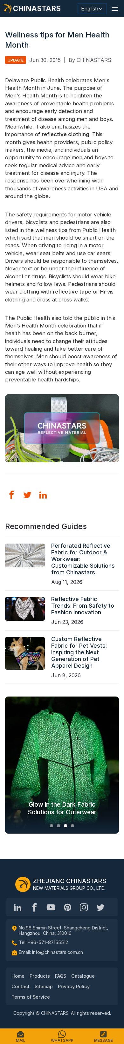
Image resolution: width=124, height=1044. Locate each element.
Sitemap (44, 986)
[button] (114, 8)
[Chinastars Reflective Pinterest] (67, 907)
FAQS (60, 976)
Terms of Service (30, 997)
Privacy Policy (74, 986)
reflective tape (72, 291)
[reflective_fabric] (84, 907)
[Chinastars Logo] (23, 884)
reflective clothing (65, 134)
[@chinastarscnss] (34, 907)
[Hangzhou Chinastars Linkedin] (18, 907)
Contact (20, 986)
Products (40, 976)
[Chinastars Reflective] (51, 907)
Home (17, 976)
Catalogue (83, 976)
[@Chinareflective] (100, 907)
